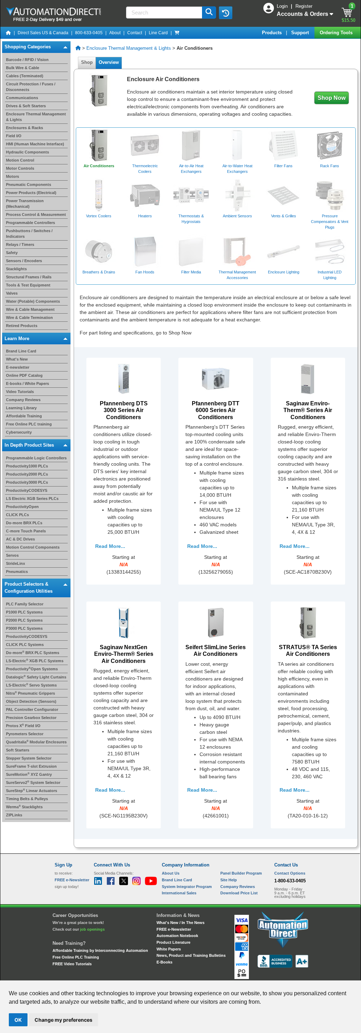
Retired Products (21, 326)
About (115, 32)
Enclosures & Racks (24, 128)
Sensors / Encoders (24, 261)
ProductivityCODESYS (26, 490)
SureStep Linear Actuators (31, 791)
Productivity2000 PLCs (27, 474)
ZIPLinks (14, 815)
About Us (170, 873)
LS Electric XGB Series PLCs (32, 498)
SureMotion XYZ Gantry (29, 774)
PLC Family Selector (24, 604)
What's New (17, 359)
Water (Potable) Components (33, 301)
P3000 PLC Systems (24, 628)
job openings (92, 929)
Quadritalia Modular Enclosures (36, 742)
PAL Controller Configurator (32, 709)
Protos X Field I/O (23, 726)
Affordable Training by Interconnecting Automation (100, 950)
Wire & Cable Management (30, 309)
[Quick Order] (177, 33)
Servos (12, 555)
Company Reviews (23, 400)
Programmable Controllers (30, 223)
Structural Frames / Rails (28, 277)
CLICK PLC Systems (25, 644)
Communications (22, 98)
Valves (12, 293)
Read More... (110, 546)
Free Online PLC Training (76, 957)
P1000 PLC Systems (24, 612)
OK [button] (18, 1020)
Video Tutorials (20, 391)
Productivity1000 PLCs (27, 466)
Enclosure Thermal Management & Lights (128, 48)
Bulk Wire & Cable (22, 68)
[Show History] (225, 12)
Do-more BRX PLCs (24, 523)
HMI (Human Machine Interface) (35, 144)
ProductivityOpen (22, 507)
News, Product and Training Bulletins (191, 955)
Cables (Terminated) (24, 76)
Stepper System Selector (28, 758)
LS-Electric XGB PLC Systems (34, 661)
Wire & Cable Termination (29, 317)
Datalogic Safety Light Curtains (36, 677)
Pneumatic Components (28, 184)
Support (300, 32)
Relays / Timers (20, 244)
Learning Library (21, 408)
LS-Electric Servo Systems (31, 685)
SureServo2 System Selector (33, 782)
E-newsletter (17, 367)
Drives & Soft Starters (26, 106)
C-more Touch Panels (26, 531)
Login (283, 6)
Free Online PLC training (29, 424)
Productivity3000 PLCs (27, 482)
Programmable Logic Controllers (36, 458)
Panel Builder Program (241, 873)
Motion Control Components (33, 547)
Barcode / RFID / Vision (27, 60)
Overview (109, 62)
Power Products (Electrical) (31, 193)
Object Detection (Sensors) (31, 701)
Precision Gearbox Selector (31, 717)
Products (272, 32)
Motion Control (20, 160)
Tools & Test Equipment (28, 285)
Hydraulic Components (27, 152)
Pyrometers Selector (24, 734)
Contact (134, 32)
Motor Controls (20, 168)
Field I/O (14, 136)
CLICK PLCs (17, 515)
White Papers (169, 949)
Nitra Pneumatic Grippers (30, 693)
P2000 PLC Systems (24, 620)
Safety (12, 252)
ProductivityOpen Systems (32, 669)
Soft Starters (17, 750)
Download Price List (239, 893)
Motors (12, 176)
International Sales (179, 893)
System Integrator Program (187, 886)
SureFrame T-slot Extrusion (31, 766)
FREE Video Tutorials (72, 964)
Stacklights (16, 269)
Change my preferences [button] (63, 1020)
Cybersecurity (19, 432)
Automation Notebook (177, 936)
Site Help (228, 880)
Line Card (158, 32)
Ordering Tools (337, 32)
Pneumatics (17, 571)
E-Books (164, 962)
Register (303, 6)
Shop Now (331, 98)
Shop (87, 62)
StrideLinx (15, 563)
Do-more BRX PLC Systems (32, 653)
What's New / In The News (180, 922)
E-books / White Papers (27, 383)
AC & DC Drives (20, 539)
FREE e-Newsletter (174, 929)
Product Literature (173, 942)
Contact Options (289, 873)
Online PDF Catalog (24, 375)
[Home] (8, 33)
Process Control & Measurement (36, 214)
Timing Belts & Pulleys (27, 799)
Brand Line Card (21, 351)
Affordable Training (24, 416)
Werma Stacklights (24, 807)
